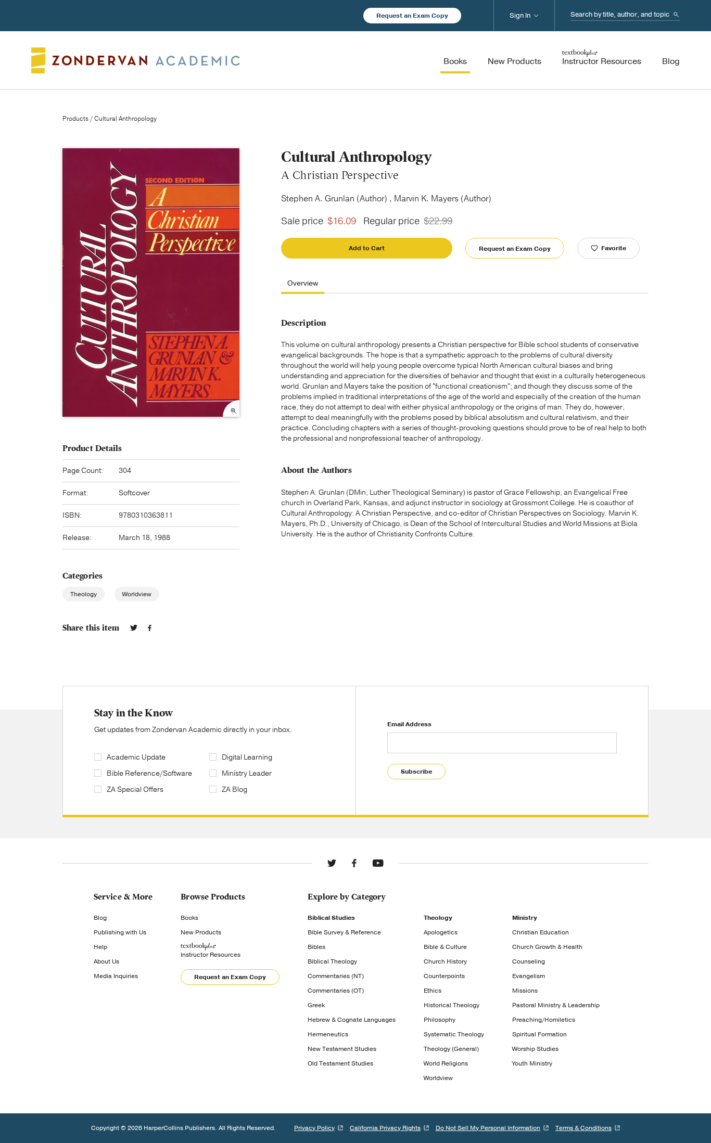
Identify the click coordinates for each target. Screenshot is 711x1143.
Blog (100, 918)
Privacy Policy (314, 1128)
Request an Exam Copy (412, 15)
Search (676, 14)
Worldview (136, 594)
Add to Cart (367, 248)
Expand (231, 408)
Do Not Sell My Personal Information (488, 1128)
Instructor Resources (210, 955)
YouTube (378, 863)
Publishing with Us (120, 932)
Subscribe (416, 771)
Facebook (149, 628)
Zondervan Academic (135, 60)
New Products (201, 932)
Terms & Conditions (583, 1128)
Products (75, 118)
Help (100, 947)
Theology (83, 594)
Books (189, 918)
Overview (302, 283)
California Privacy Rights (385, 1128)
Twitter (133, 628)
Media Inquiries (116, 976)
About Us (106, 961)
